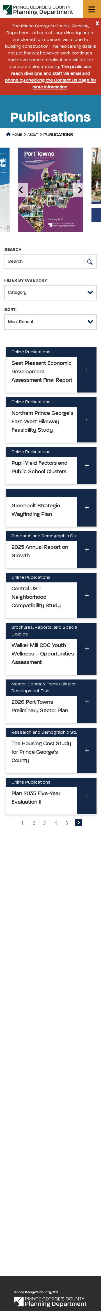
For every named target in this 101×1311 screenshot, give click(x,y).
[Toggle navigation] (92, 9)
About (32, 135)
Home (17, 135)
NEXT (78, 822)
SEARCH (13, 249)
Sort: (10, 310)
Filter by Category (25, 280)
